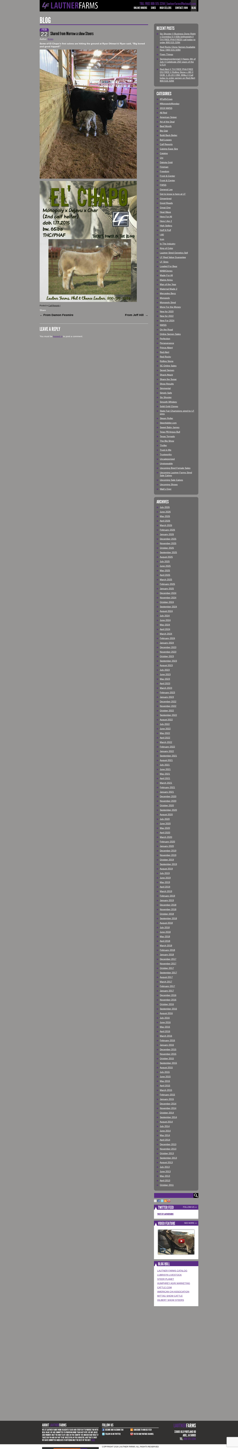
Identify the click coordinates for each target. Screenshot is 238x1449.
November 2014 (168, 1108)
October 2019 (167, 859)
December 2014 (168, 1103)
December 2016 (168, 995)
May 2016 (165, 1027)
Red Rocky (165, 356)
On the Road (166, 329)
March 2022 (166, 742)
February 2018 (167, 950)
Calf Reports (53, 306)
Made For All (166, 275)
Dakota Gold (166, 162)
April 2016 (165, 1031)
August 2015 (166, 1067)
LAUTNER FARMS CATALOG (172, 1270)
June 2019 (165, 877)
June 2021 (165, 769)
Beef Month (166, 126)
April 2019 (165, 886)
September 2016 (168, 1008)
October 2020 (167, 805)
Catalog (164, 153)
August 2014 (166, 1121)
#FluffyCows (166, 99)
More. (93, 1440)
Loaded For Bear (168, 266)
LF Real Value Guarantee (173, 257)
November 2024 (168, 597)
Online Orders (140, 8)
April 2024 (165, 629)
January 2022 (167, 751)
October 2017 (167, 968)
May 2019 (165, 882)
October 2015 (167, 1058)
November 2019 (168, 855)
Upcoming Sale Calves (171, 480)
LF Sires (164, 261)
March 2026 (166, 525)
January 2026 (167, 534)
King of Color (166, 248)
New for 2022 (167, 316)
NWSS (163, 325)
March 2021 (166, 783)
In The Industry (167, 243)
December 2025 (168, 539)
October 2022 (167, 710)
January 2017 (167, 990)
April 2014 (165, 1140)
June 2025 (165, 566)
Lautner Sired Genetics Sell (174, 252)
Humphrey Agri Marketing (173, 1283)
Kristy (50, 39)
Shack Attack (166, 374)
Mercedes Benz (168, 293)
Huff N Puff (165, 230)
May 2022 (165, 733)
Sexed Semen (167, 370)
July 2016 (165, 1018)
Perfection (165, 338)
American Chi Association (173, 1291)
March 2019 (166, 891)
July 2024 (165, 615)
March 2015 (166, 1090)
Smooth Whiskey (168, 402)
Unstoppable (166, 463)
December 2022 (168, 701)
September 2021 (168, 755)
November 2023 (168, 652)
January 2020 (167, 846)
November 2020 (168, 801)
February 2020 (167, 841)
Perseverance (167, 343)
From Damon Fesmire (56, 315)
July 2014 (165, 1126)
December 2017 (168, 959)
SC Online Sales (168, 365)
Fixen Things (166, 54)
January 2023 (167, 697)
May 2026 (165, 516)
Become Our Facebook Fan (114, 1430)
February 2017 (167, 986)
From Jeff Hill (136, 315)
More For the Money (170, 307)
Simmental (165, 388)
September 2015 (168, 1063)
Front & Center (167, 176)
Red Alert (164, 352)
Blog (194, 8)
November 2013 (168, 1149)
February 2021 (167, 787)
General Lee (166, 189)
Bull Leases (166, 139)
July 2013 (165, 1167)
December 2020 (168, 796)
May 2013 (165, 1176)
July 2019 (165, 873)
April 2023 (165, 683)
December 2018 (168, 905)
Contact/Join (181, 8)
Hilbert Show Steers (170, 1300)
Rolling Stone (166, 361)
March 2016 (166, 1036)
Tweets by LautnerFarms (165, 1214)
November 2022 (168, 706)
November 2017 (168, 963)
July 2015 (165, 1072)
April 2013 (165, 1180)
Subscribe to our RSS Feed (143, 1430)
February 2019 (167, 896)
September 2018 (168, 918)
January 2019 (167, 900)
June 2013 (165, 1171)
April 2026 (165, 520)
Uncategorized (167, 459)
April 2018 (165, 941)
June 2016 (165, 1022)
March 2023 (166, 688)
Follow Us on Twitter (112, 1434)
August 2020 (166, 814)
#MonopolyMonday (169, 103)
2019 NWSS (166, 108)
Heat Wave (165, 212)
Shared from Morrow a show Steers (72, 33)
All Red (163, 112)
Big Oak (164, 130)
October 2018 (167, 914)
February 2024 (167, 638)
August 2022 (166, 719)
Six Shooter (166, 397)
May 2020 (165, 828)
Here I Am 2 (166, 221)
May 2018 (165, 936)
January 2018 (167, 954)
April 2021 (165, 778)
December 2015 (168, 1049)
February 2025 (167, 584)
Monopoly (165, 298)
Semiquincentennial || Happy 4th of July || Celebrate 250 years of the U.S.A (178, 62)
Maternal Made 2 (168, 289)
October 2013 (167, 1153)
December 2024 (168, 593)
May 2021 (165, 774)
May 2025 (165, 570)
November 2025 (168, 543)
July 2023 (165, 670)
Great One (165, 207)
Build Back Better (168, 135)
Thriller (163, 445)
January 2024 (167, 642)
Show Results (167, 383)
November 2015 (168, 1054)
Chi (161, 158)
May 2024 (165, 624)
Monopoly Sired (168, 302)
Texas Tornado (167, 436)
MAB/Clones (166, 270)
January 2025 (167, 588)
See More (189, 1223)
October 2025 (167, 548)
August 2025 (166, 557)
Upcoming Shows (169, 484)
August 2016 (166, 1013)
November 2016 (168, 999)
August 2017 (166, 977)
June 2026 (165, 511)
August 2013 (166, 1162)
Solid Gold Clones (169, 406)
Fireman (164, 167)
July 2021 (165, 764)
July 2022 (165, 724)
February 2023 (167, 692)
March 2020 (166, 837)
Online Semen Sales (170, 334)
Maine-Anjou (166, 280)
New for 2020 (167, 311)
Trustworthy (166, 454)
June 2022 (165, 728)
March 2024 (166, 633)
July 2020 (165, 819)
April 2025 (165, 575)
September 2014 (168, 1117)
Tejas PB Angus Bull (170, 432)
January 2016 (167, 1045)
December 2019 (168, 850)
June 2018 (165, 932)
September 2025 (168, 552)
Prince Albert (166, 347)
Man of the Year (168, 284)
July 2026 (165, 507)
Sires (153, 8)
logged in (57, 336)
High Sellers (165, 8)
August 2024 (166, 611)
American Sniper (168, 117)
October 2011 (167, 1185)
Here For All (166, 216)
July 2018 (165, 927)
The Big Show (167, 441)
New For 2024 (167, 320)
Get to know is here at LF (173, 194)
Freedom (164, 171)
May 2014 (165, 1135)
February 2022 (167, 746)
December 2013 (168, 1144)
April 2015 (165, 1085)
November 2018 (168, 909)
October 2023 (167, 656)
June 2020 (165, 823)
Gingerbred (165, 198)
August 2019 (166, 868)
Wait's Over (165, 489)
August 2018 (166, 923)
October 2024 (167, 602)
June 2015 (165, 1076)
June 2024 (165, 620)
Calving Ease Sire (169, 148)
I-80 (162, 234)
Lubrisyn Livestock (169, 1275)
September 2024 (168, 606)
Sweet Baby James (169, 427)
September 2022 (168, 715)
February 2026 (167, 530)
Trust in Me (165, 450)
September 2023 (168, 661)
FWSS (163, 185)
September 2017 (168, 972)
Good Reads (166, 203)
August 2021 (166, 760)
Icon (162, 239)
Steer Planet (165, 1279)
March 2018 (166, 945)
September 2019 (168, 864)
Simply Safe (166, 392)
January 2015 (167, 1099)
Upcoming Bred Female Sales (175, 468)
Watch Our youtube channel (144, 1434)
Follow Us (188, 1207)
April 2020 (165, 832)
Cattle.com (164, 1287)
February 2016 (167, 1040)
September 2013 (168, 1158)
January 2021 (167, 792)
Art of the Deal (167, 121)
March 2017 (166, 981)
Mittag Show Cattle (170, 1296)
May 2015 (165, 1081)
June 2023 (165, 674)
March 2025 (166, 579)
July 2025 (165, 561)
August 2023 (166, 665)
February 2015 (167, 1094)
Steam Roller (166, 418)
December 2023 (168, 647)
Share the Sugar (168, 379)
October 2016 (167, 1004)
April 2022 (165, 737)
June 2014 (165, 1130)
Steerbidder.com (168, 423)
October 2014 (167, 1112)
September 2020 (168, 810)
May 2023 (165, 679)
